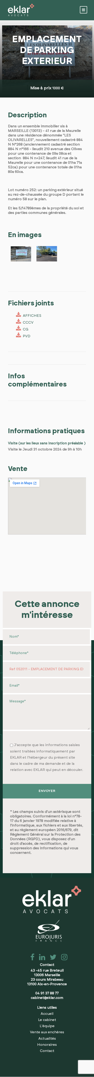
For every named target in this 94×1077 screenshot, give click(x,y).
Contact (47, 1051)
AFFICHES (31, 315)
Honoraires (47, 1044)
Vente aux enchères (47, 1032)
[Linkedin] (40, 958)
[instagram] (62, 958)
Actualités (47, 1038)
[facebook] (31, 958)
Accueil (47, 1014)
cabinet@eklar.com (47, 998)
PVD (25, 336)
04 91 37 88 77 (47, 993)
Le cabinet (47, 1020)
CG (24, 329)
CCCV (27, 322)
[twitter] (51, 958)
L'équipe (47, 1026)
